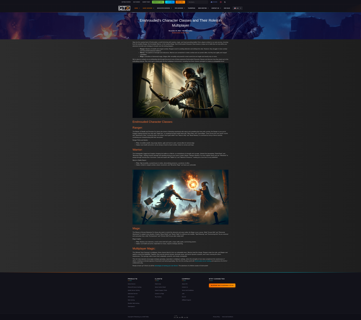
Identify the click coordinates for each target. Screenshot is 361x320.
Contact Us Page (159, 294)
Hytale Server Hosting (134, 290)
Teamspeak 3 (131, 306)
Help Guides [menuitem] (136, 2)
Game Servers (131, 284)
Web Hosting (131, 300)
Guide (183, 32)
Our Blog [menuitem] (227, 8)
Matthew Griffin (187, 31)
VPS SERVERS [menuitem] (179, 8)
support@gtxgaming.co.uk (222, 285)
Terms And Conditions (188, 290)
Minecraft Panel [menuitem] (158, 2)
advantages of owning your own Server (166, 265)
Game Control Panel (160, 287)
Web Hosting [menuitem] (202, 8)
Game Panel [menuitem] (180, 2)
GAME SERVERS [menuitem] (147, 8)
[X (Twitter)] (225, 2)
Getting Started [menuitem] (126, 2)
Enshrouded (176, 32)
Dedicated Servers (133, 294)
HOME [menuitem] (136, 8)
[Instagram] (220, 2)
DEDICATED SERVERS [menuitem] (163, 8)
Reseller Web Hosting (133, 303)
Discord (184, 297)
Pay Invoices (158, 297)
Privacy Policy (216, 317)
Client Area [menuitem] (170, 2)
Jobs (183, 294)
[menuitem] (238, 8)
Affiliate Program (186, 300)
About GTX (184, 284)
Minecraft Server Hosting (134, 287)
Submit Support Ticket (161, 290)
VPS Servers (131, 297)
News (187, 32)
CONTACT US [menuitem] (215, 8)
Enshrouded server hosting (203, 261)
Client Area (158, 284)
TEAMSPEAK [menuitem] (191, 8)
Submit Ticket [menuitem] (146, 2)
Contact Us (185, 287)
